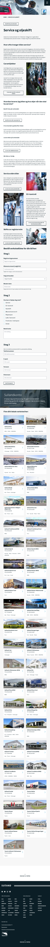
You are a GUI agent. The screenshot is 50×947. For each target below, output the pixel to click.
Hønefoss (10, 903)
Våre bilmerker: (27, 896)
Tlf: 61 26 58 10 (8, 853)
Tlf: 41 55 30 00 (8, 793)
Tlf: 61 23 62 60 (8, 712)
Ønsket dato (8, 283)
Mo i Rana (10, 914)
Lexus (9, 835)
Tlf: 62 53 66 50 (30, 572)
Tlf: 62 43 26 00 (30, 509)
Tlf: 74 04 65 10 (30, 731)
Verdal (16, 914)
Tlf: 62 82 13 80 (30, 833)
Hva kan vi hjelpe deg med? (12, 300)
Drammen (3, 908)
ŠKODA (30, 905)
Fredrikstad (4, 912)
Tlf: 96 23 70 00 (30, 773)
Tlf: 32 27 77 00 (30, 448)
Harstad (10, 901)
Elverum (3, 910)
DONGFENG (13, 431)
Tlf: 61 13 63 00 (8, 572)
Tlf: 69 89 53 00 (8, 813)
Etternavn (7, 375)
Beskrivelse (7, 328)
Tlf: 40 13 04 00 (31, 489)
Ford (10, 472)
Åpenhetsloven (4, 927)
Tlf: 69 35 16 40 (8, 530)
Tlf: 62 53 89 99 (8, 592)
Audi (5, 492)
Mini (31, 776)
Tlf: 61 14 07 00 (30, 550)
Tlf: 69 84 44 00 (31, 793)
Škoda (8, 492)
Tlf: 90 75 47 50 (8, 428)
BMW (6, 431)
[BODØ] (5, 2)
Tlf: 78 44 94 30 (8, 468)
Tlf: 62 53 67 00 (8, 833)
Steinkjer (17, 908)
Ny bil (39, 898)
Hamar (9, 898)
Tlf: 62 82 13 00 (30, 632)
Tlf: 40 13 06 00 (31, 612)
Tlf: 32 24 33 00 (8, 652)
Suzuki (11, 575)
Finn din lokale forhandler (6, 924)
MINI (30, 901)
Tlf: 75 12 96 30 (30, 672)
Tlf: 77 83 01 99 (8, 448)
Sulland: (40, 896)
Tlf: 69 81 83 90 (30, 428)
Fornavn (6, 367)
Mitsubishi (32, 472)
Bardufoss (4, 903)
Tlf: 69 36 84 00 (31, 530)
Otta (16, 903)
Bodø (5, 17)
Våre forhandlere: (6, 896)
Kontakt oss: (4, 921)
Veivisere (40, 910)
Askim (3, 901)
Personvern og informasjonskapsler (8, 929)
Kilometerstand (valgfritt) (12, 266)
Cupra (12, 513)
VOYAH (9, 431)
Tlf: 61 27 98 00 (30, 469)
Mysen (16, 901)
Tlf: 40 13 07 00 (31, 753)
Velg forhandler (9, 276)
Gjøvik (3, 914)
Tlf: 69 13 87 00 (8, 731)
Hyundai (28, 431)
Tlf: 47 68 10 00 (30, 592)
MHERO (15, 776)
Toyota (28, 796)
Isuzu (8, 575)
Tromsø (16, 910)
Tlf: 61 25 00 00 (31, 652)
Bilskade (40, 901)
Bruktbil (40, 903)
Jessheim (10, 905)
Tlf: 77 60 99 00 (8, 753)
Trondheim (17, 912)
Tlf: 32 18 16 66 (30, 712)
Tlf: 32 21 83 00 (8, 511)
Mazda (32, 431)
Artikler (40, 908)
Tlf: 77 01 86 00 (8, 612)
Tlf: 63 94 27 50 (8, 632)
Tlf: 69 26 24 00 (8, 692)
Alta (2, 898)
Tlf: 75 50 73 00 (8, 489)
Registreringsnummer (11, 258)
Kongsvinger (11, 908)
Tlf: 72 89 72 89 (8, 773)
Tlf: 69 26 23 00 (30, 692)
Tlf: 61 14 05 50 (8, 550)
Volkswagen (7, 451)
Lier (9, 910)
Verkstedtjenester (42, 905)
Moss (16, 898)
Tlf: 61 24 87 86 (8, 672)
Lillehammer (11, 912)
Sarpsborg (17, 905)
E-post (6, 359)
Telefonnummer (9, 351)
